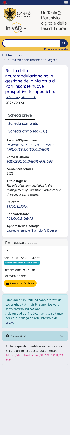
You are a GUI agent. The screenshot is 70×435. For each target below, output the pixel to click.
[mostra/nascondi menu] (66, 3)
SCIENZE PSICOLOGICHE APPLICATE (30, 161)
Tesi (20, 55)
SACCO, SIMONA (17, 206)
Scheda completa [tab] (23, 123)
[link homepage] (6, 2)
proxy (9, 322)
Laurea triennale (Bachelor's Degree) (32, 60)
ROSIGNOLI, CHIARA (20, 218)
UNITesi (7, 55)
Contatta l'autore (21, 283)
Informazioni (18, 336)
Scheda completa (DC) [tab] (27, 131)
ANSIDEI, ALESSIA (21, 97)
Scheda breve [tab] (20, 115)
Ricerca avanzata (56, 49)
